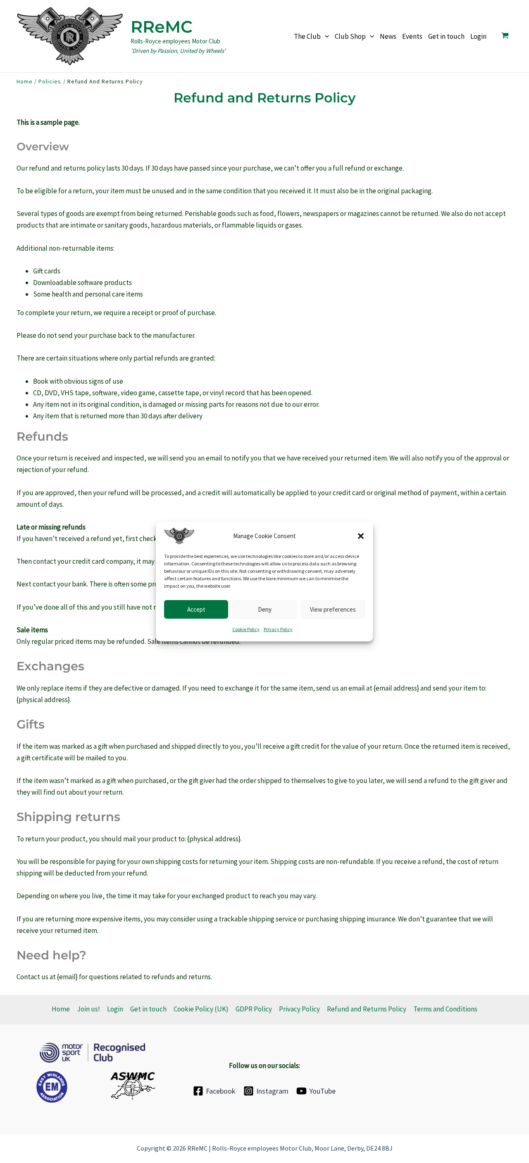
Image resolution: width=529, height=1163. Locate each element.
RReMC (162, 27)
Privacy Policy (278, 629)
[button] (361, 536)
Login (115, 1008)
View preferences (333, 609)
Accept (196, 609)
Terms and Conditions (445, 1008)
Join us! (88, 1008)
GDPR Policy (254, 1008)
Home (61, 1008)
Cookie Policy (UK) (201, 1008)
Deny (265, 609)
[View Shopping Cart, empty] (505, 36)
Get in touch (148, 1008)
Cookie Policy (246, 629)
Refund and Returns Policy (366, 1008)
